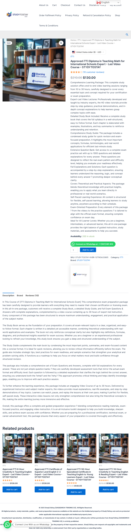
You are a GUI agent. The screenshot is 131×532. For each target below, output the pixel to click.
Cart (54, 5)
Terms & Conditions (48, 25)
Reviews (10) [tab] (32, 295)
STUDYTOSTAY (83, 260)
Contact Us (79, 5)
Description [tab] (8, 295)
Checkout (65, 5)
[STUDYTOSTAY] (80, 275)
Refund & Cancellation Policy (97, 15)
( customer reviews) (93, 72)
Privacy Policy (72, 15)
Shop (117, 15)
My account (115, 5)
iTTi (79, 40)
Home (73, 40)
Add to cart (88, 250)
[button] (127, 35)
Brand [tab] (20, 295)
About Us (43, 5)
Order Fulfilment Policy (50, 15)
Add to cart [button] (11, 489)
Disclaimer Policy (97, 5)
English (105, 2)
